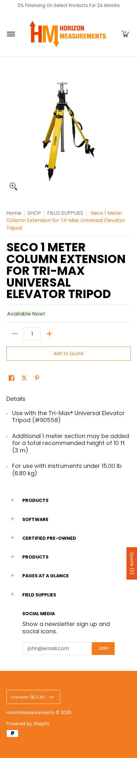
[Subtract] (15, 333)
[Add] (49, 333)
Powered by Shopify (28, 724)
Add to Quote (69, 353)
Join (103, 648)
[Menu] (10, 34)
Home (13, 213)
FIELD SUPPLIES (65, 213)
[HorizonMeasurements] (67, 34)
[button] (125, 34)
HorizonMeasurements (30, 713)
